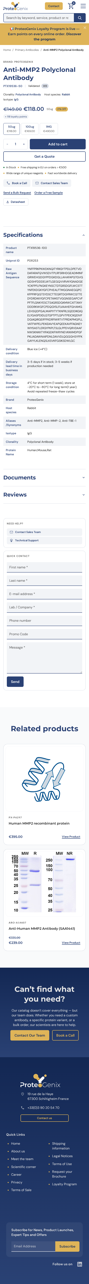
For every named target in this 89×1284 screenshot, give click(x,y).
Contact (53, 6)
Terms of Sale (21, 1190)
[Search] (80, 17)
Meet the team (22, 1159)
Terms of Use (62, 1164)
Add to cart (57, 144)
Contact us (44, 1118)
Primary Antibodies (27, 50)
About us (18, 1151)
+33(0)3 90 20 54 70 (43, 1108)
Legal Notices (62, 1156)
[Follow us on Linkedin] (80, 1264)
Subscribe (67, 1246)
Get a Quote (44, 156)
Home (7, 50)
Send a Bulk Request (17, 193)
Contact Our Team (29, 1035)
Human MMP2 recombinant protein (39, 823)
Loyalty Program (64, 1184)
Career (16, 1174)
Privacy (16, 1182)
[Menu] (83, 6)
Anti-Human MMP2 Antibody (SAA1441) (42, 929)
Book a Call (65, 1035)
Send (15, 681)
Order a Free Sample (48, 193)
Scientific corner (23, 1167)
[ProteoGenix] (15, 6)
